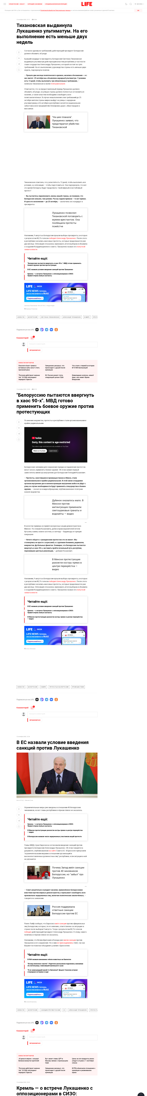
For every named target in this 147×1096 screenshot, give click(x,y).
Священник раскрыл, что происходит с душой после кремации (55, 368)
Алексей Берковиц (31, 1001)
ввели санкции (70, 940)
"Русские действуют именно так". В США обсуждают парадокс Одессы (29, 377)
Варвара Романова (31, 309)
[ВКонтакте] (51, 330)
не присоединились (65, 943)
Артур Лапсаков (30, 648)
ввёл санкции (60, 923)
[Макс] (42, 330)
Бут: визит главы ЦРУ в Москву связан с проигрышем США (56, 1091)
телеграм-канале (58, 83)
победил (28, 932)
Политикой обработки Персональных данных (55, 10)
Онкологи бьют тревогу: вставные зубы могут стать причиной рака (29, 368)
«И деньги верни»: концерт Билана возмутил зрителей (28, 1090)
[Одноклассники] (56, 330)
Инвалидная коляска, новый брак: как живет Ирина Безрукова (83, 377)
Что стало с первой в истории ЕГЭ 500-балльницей (83, 367)
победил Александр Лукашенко (62, 238)
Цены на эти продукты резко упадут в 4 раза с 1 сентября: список (83, 1091)
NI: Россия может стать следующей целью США (54, 376)
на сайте (52, 850)
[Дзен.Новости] (37, 330)
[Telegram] (47, 330)
